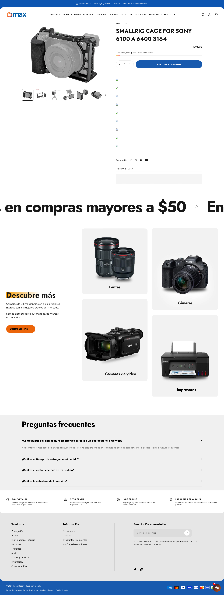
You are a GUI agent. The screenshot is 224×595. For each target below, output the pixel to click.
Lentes (114, 287)
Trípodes (16, 548)
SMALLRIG (121, 23)
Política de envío (62, 590)
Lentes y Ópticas (20, 557)
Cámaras (185, 303)
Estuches (16, 544)
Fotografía (17, 531)
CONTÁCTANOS (19, 499)
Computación (19, 566)
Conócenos (69, 531)
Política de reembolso (14, 590)
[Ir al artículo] (27, 95)
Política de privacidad (30, 590)
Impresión (17, 561)
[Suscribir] (187, 533)
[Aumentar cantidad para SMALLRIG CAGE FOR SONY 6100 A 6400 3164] (131, 64)
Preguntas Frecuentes (75, 540)
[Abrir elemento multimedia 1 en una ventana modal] (65, 54)
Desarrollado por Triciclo (29, 586)
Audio (14, 553)
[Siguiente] (101, 54)
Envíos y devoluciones (75, 544)
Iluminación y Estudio (23, 540)
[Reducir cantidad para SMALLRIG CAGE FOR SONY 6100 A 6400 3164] (119, 64)
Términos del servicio (47, 590)
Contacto (68, 535)
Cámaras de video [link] (120, 374)
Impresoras (186, 390)
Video (14, 535)
